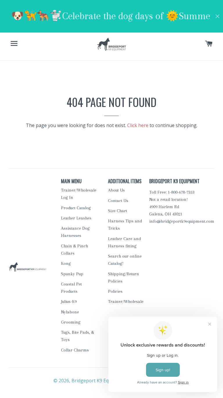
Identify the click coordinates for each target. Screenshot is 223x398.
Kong (66, 263)
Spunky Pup (72, 273)
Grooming (70, 322)
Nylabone (70, 312)
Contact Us (118, 200)
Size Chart (117, 210)
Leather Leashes (76, 218)
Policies (115, 291)
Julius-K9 (69, 301)
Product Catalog (76, 207)
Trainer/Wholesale (125, 301)
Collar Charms (75, 350)
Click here (137, 125)
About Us (116, 190)
